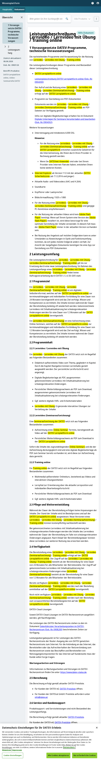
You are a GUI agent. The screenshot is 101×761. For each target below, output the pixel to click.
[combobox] (46, 18)
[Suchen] (66, 18)
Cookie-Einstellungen (13, 755)
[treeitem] (12, 33)
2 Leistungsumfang (14, 49)
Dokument (19, 9)
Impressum (17, 750)
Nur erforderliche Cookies (85, 755)
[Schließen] (97, 728)
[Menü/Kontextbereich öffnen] (96, 18)
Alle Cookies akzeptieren (58, 755)
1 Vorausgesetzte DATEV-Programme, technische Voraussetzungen (15, 33)
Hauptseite (7, 9)
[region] (50, 742)
